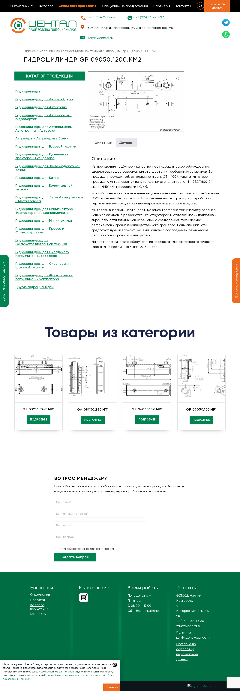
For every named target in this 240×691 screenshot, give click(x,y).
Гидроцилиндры (28, 91)
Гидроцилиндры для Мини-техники (43, 220)
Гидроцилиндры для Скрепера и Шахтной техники (42, 265)
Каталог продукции (39, 606)
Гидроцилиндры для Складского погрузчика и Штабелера (42, 254)
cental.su (100, 38)
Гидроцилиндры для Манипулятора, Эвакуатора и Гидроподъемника (44, 211)
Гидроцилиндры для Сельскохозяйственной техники (41, 242)
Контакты (183, 6)
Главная (30, 51)
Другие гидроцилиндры (34, 287)
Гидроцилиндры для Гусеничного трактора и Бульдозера (42, 156)
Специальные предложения (125, 6)
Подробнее (38, 419)
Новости (37, 600)
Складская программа (77, 6)
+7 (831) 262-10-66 (190, 621)
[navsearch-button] (200, 6)
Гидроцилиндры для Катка (37, 178)
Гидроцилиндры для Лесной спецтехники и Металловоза (49, 199)
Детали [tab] (125, 143)
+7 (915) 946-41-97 (150, 17)
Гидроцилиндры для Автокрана (41, 107)
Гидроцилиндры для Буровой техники (45, 146)
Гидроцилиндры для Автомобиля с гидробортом (43, 117)
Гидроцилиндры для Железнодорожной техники (47, 168)
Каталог (46, 6)
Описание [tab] (103, 143)
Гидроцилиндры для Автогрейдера (44, 99)
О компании (19, 6)
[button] (177, 78)
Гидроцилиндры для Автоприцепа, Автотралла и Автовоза (43, 128)
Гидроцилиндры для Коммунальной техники (70, 51)
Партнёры (161, 6)
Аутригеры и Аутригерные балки (41, 138)
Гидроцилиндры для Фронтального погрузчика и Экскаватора (44, 277)
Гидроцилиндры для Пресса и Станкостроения (39, 230)
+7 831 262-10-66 (102, 17)
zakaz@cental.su (189, 626)
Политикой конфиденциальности (63, 675)
